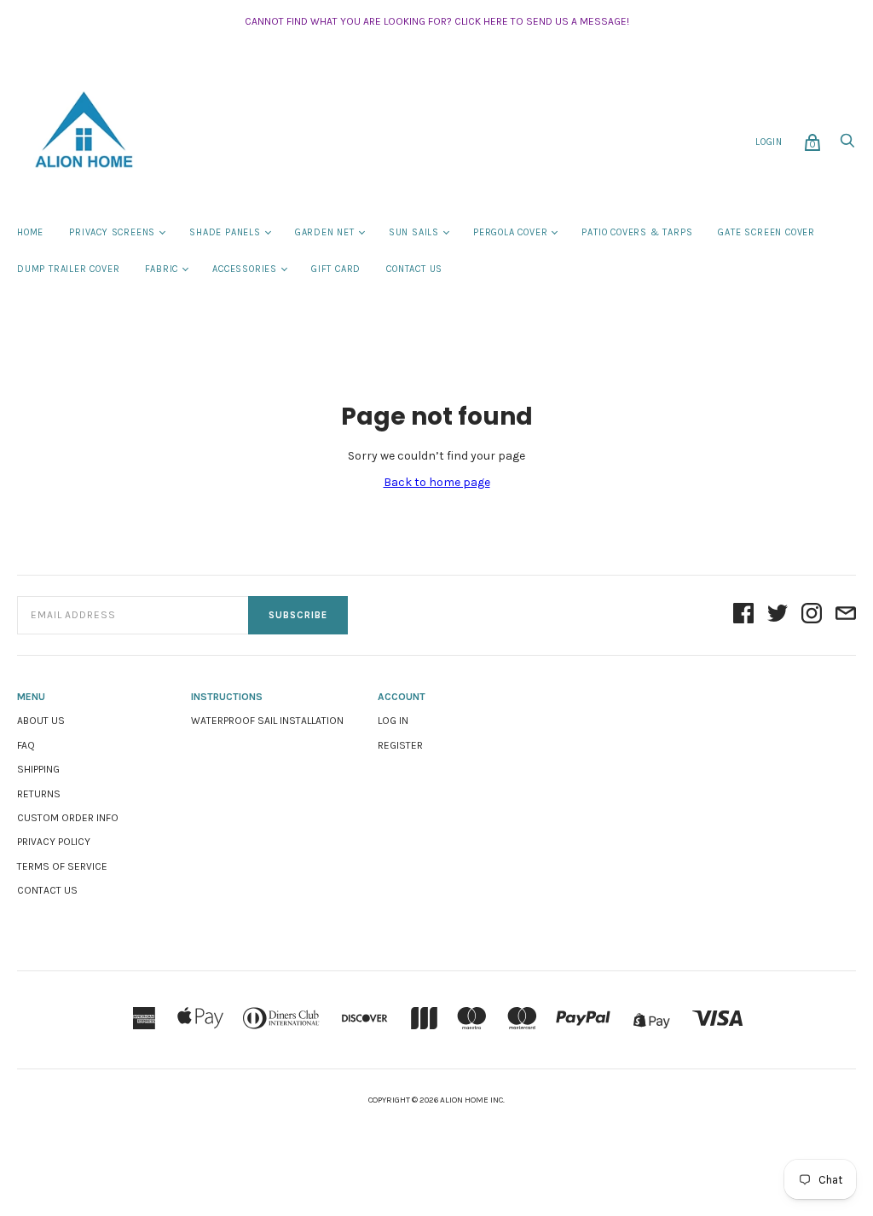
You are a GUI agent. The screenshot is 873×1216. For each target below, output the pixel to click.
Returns (39, 794)
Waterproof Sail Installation (267, 721)
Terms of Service (62, 866)
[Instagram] (811, 615)
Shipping (38, 769)
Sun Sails (414, 232)
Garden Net (325, 232)
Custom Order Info (68, 818)
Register (400, 745)
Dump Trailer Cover (68, 269)
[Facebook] (743, 615)
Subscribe (298, 615)
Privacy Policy (53, 842)
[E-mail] (845, 615)
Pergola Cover (510, 232)
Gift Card (336, 269)
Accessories (244, 269)
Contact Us (414, 269)
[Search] (847, 145)
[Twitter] (777, 615)
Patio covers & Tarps (636, 232)
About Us (41, 721)
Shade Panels (225, 232)
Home (30, 232)
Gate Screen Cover (766, 232)
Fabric (161, 269)
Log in (393, 721)
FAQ (26, 745)
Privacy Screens (112, 232)
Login (769, 142)
